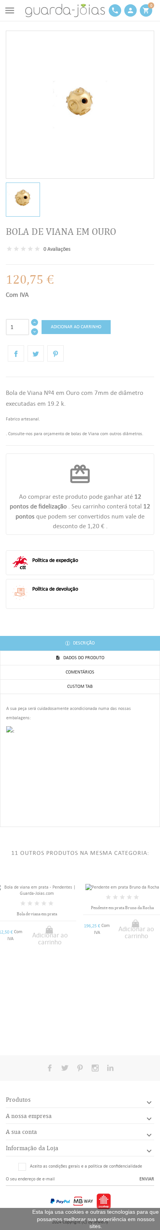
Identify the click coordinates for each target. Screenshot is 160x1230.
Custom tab (80, 686)
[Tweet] (36, 353)
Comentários (80, 672)
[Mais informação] (43, 1033)
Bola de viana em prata (37, 913)
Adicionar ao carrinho (76, 326)
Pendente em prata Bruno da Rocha (122, 907)
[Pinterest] (55, 353)
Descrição (83, 643)
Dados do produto (83, 657)
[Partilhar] (16, 353)
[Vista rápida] (30, 1034)
